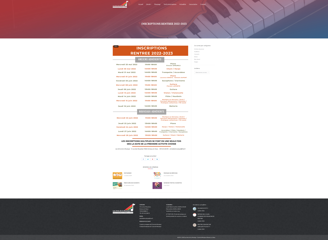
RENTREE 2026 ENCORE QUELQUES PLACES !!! (204, 225)
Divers (116, 46)
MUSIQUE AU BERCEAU (170, 173)
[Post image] (117, 175)
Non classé (197, 59)
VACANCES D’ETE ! (203, 208)
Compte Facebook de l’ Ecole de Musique (150, 226)
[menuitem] (140, 4)
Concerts (196, 54)
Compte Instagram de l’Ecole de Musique (150, 224)
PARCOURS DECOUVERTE (131, 183)
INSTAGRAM (127, 173)
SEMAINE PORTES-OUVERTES (173, 183)
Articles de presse (199, 49)
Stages (196, 62)
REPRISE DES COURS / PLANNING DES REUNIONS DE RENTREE (206, 216)
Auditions (196, 51)
